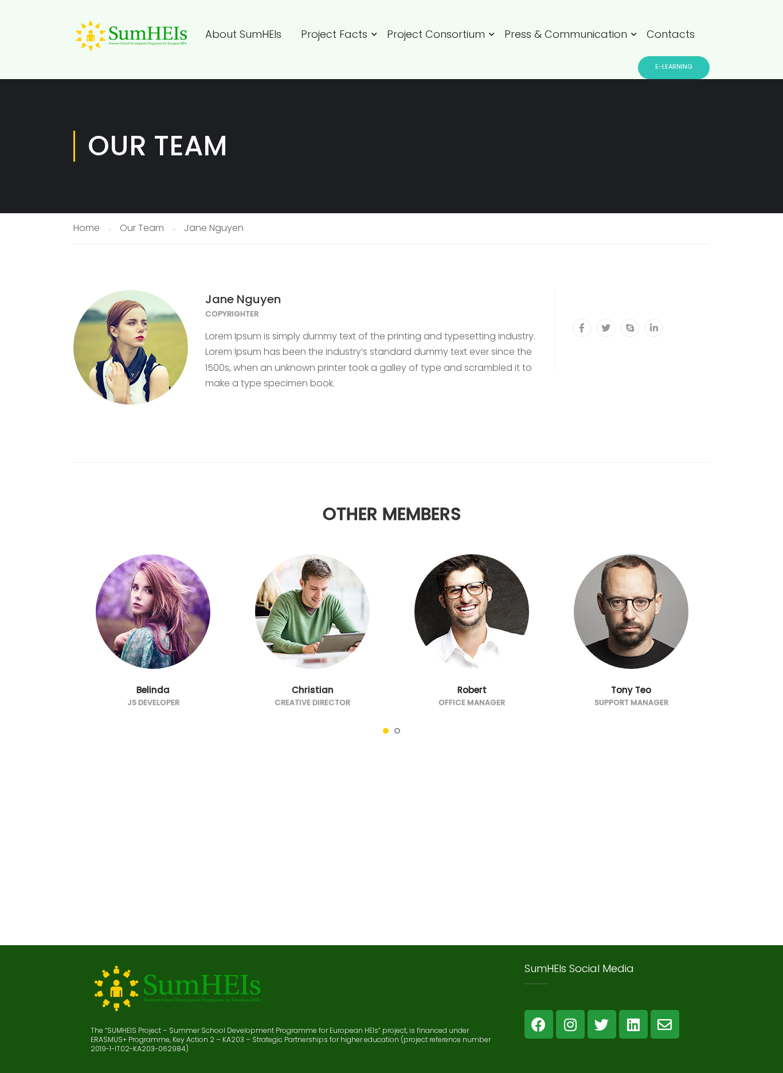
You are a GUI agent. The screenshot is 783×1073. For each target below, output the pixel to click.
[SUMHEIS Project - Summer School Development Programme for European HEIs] (130, 44)
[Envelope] (665, 1024)
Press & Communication (565, 34)
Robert (472, 690)
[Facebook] (538, 1024)
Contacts (671, 34)
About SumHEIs (243, 34)
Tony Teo (631, 690)
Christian (313, 690)
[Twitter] (602, 1024)
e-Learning (673, 66)
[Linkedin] (633, 1024)
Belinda (153, 690)
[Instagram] (570, 1024)
